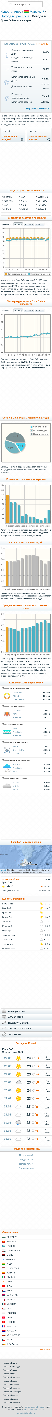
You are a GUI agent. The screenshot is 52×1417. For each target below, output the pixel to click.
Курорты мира (11, 11)
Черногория (13, 1335)
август (24, 209)
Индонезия (13, 1268)
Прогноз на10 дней (9, 138)
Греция (11, 1246)
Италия (11, 1277)
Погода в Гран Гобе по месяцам (26, 190)
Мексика (11, 1304)
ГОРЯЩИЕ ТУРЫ (16, 1011)
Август (17, 696)
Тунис (10, 1317)
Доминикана (14, 1250)
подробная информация (37, 109)
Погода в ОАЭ (9, 1374)
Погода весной (26, 1159)
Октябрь (17, 692)
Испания (11, 1273)
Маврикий (37, 11)
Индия (10, 1264)
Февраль (17, 710)
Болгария (12, 1237)
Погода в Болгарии (11, 1377)
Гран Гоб (6, 913)
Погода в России (10, 1395)
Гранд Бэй (7, 917)
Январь (17, 717)
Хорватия (12, 1331)
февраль (8, 201)
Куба (9, 1291)
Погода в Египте (10, 1363)
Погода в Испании (11, 1384)
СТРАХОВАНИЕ (15, 1017)
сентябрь (43, 197)
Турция (11, 1322)
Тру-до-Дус (7, 944)
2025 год (29, 224)
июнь (24, 201)
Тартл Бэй (7, 939)
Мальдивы (12, 1295)
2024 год (40, 224)
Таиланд (11, 1313)
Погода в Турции (10, 1370)
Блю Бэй (6, 908)
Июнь (16, 786)
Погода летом (26, 1164)
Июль (16, 753)
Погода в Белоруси (11, 1402)
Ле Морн (6, 921)
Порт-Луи (7, 930)
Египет (10, 1255)
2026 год (18, 224)
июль (23, 205)
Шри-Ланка (12, 1344)
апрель (7, 209)
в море (37, 138)
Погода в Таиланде (11, 1366)
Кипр (9, 1282)
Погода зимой (26, 1155)
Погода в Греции (10, 1381)
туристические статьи (33, 1409)
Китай (10, 1286)
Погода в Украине (10, 1399)
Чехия (10, 1340)
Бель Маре (7, 904)
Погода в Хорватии (11, 1388)
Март (15, 714)
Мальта (11, 1300)
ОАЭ (9, 1308)
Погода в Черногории (12, 1392)
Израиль (10, 1259)
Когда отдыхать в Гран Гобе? (26, 682)
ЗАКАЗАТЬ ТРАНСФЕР (19, 1029)
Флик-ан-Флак (9, 948)
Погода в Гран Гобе (15, 16)
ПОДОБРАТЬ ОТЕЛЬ (18, 1023)
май (23, 197)
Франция (11, 1326)
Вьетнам (11, 1241)
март (6, 205)
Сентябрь (18, 699)
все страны (45, 1349)
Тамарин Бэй (8, 935)
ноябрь (42, 205)
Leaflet (3, 870)
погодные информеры (35, 1407)
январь (7, 197)
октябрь (42, 201)
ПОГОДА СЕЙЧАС (11, 879)
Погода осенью (26, 1168)
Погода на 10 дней (26, 1043)
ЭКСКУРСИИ (14, 1034)
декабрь (42, 209)
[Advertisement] (26, 38)
